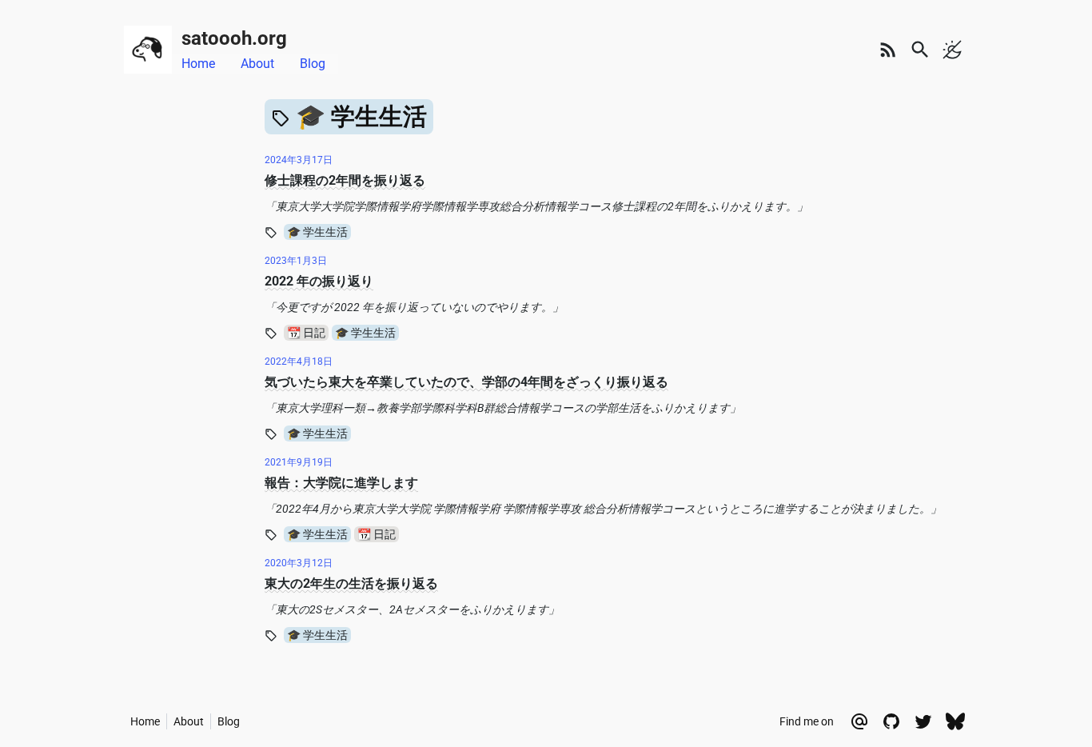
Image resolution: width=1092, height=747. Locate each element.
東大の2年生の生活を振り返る (351, 583)
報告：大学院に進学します (341, 482)
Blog (312, 63)
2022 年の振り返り (319, 281)
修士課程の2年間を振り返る (345, 180)
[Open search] (920, 50)
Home (198, 63)
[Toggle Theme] (952, 50)
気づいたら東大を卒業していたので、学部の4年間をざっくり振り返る (466, 381)
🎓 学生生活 (317, 232)
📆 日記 (306, 332)
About (257, 63)
